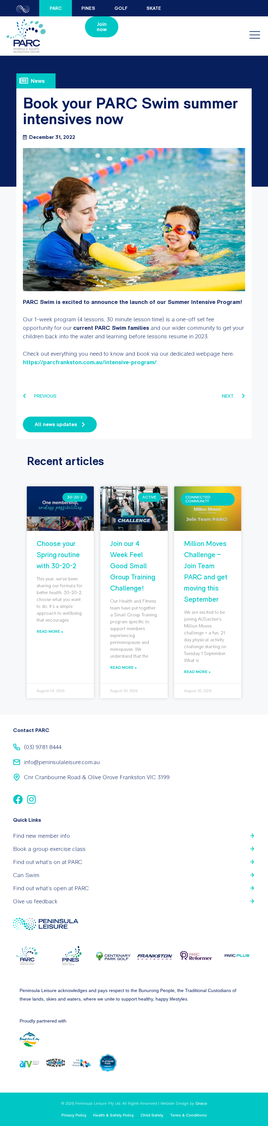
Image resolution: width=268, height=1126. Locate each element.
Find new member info (41, 835)
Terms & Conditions (188, 1115)
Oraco (201, 1103)
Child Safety (152, 1115)
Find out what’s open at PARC (51, 888)
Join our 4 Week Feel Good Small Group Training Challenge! (132, 565)
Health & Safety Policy (113, 1115)
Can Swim (26, 875)
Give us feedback (35, 901)
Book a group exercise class (49, 848)
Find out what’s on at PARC (47, 861)
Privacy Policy (74, 1115)
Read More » (50, 631)
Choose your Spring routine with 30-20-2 (58, 554)
